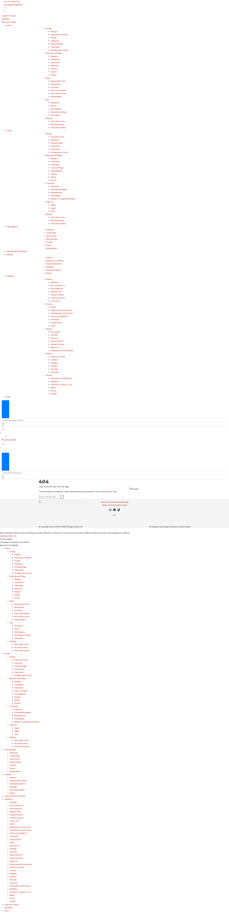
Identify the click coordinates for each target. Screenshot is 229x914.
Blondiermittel (56, 192)
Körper (53, 75)
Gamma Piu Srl (56, 323)
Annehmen (4, 536)
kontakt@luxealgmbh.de (13, 5)
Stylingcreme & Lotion (59, 50)
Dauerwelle (55, 47)
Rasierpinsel (55, 84)
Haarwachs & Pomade (59, 34)
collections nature (58, 298)
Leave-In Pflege (57, 168)
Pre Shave (55, 87)
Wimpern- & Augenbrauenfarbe (63, 199)
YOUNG (54, 394)
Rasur (48, 78)
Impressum (105, 502)
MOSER (54, 366)
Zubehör (10, 254)
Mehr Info (13, 536)
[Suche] (62, 497)
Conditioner (55, 59)
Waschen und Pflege (54, 53)
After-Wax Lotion (58, 121)
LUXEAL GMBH (60, 527)
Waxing (49, 118)
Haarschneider (51, 239)
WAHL (53, 388)
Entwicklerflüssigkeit (59, 189)
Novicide (54, 369)
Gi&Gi (53, 326)
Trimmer (49, 242)
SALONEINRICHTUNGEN (17, 251)
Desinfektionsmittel (54, 264)
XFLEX (53, 391)
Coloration (50, 183)
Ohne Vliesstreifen (58, 127)
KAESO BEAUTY (57, 341)
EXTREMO (55, 319)
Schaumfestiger (57, 44)
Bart (47, 100)
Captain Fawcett (57, 295)
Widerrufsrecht (108, 505)
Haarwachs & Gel (57, 137)
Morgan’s (54, 363)
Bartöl (53, 106)
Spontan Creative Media (180, 527)
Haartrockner (51, 236)
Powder (54, 38)
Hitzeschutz (55, 146)
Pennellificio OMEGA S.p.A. (61, 378)
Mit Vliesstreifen (57, 124)
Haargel (54, 31)
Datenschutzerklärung (119, 502)
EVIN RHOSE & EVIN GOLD (62, 313)
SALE (9, 397)
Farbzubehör (56, 196)
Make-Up (49, 202)
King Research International (62, 350)
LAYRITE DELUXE (58, 357)
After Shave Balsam (58, 90)
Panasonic (55, 372)
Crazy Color (55, 301)
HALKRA (54, 335)
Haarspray (55, 41)
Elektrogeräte (12, 226)
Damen (9, 130)
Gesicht (54, 72)
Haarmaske (55, 62)
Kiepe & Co (55, 347)
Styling (49, 28)
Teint (53, 211)
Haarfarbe (55, 186)
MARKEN (10, 276)
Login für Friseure (9, 16)
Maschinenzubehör (53, 270)
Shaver (48, 245)
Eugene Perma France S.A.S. (62, 310)
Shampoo (54, 56)
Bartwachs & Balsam (59, 112)
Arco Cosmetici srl (58, 285)
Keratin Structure (58, 344)
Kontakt (124, 505)
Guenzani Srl (56, 332)
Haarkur (54, 69)
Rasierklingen (56, 96)
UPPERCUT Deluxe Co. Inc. (61, 384)
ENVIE (53, 307)
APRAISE (54, 282)
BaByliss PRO (56, 292)
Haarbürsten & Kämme (55, 261)
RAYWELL (55, 381)
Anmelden (6, 19)
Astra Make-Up (57, 288)
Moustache (55, 115)
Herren (9, 25)
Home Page (112, 491)
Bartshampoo (56, 109)
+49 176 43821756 (11, 1)
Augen (53, 205)
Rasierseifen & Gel (58, 81)
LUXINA (54, 360)
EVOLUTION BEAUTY (59, 316)
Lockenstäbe (51, 233)
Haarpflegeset (56, 171)
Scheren (49, 257)
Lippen (53, 208)
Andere (49, 273)
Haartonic (55, 65)
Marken (49, 279)
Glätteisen (50, 230)
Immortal (54, 338)
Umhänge (49, 267)
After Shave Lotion (58, 93)
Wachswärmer (51, 248)
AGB (117, 505)
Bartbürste (55, 103)
